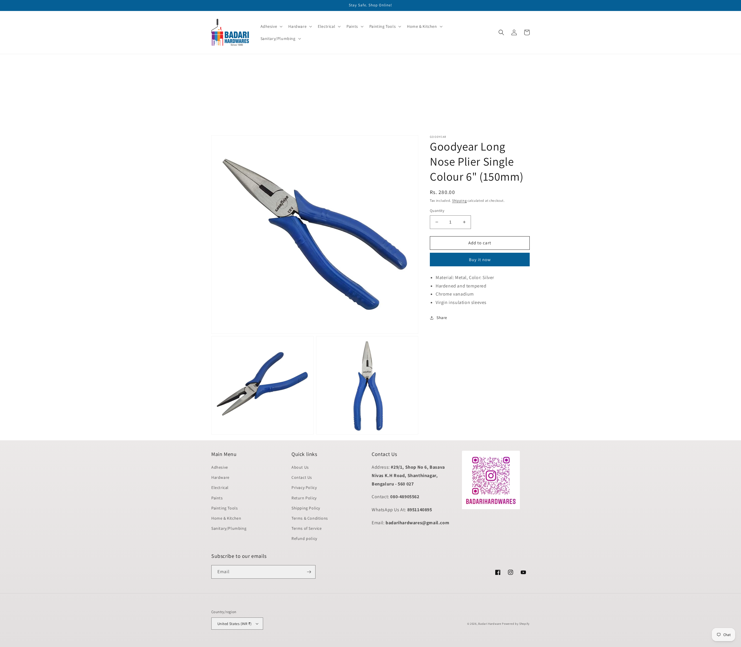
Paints (217, 498)
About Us (300, 467)
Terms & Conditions (309, 518)
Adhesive (219, 467)
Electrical (220, 487)
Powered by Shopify (516, 624)
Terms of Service (306, 528)
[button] (271, 26)
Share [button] (441, 317)
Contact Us (301, 477)
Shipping (459, 200)
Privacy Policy (304, 487)
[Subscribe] (308, 572)
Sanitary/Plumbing (228, 528)
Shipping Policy (305, 508)
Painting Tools (224, 508)
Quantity (437, 210)
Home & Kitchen (226, 518)
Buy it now (480, 259)
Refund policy (304, 538)
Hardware (220, 477)
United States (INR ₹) (234, 623)
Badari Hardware (489, 624)
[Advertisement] (173, 94)
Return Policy (304, 498)
